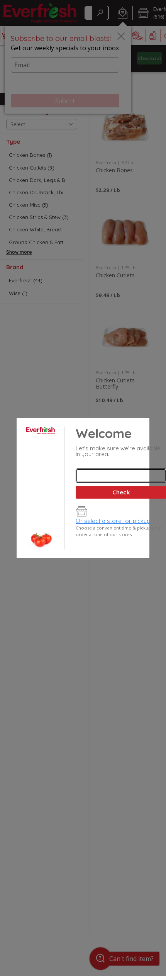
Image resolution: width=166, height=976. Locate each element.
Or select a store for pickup (113, 520)
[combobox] (121, 475)
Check (121, 492)
